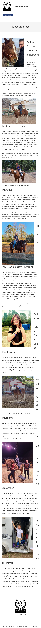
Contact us (8, 15)
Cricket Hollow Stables (21, 6)
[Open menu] (11, 19)
